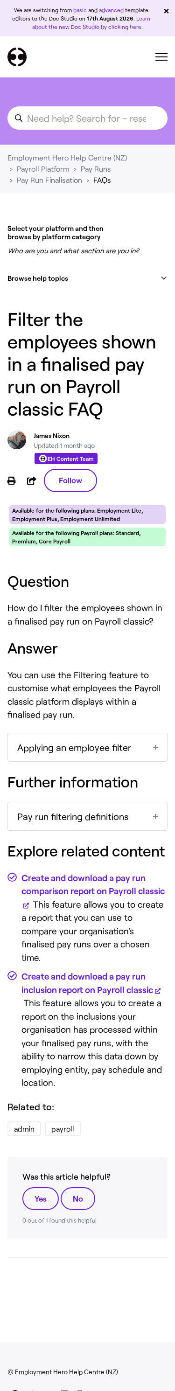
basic (80, 10)
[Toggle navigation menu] (161, 57)
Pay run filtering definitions (72, 816)
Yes (41, 1198)
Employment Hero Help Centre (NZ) (67, 157)
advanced (111, 10)
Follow (70, 480)
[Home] (17, 57)
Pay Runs (96, 168)
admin (24, 1128)
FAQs (102, 179)
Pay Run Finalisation (49, 179)
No (78, 1198)
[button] (87, 278)
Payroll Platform (43, 168)
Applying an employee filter (74, 747)
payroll (62, 1128)
